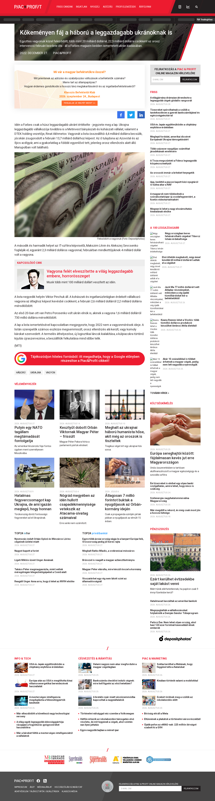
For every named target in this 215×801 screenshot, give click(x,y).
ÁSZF (32, 787)
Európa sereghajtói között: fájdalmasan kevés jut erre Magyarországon (172, 457)
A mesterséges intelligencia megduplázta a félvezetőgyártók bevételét (47, 700)
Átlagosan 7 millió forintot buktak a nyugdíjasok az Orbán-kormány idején (123, 502)
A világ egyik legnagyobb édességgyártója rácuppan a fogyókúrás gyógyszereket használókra (40, 725)
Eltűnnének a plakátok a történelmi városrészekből (172, 719)
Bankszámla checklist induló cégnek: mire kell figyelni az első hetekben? (114, 682)
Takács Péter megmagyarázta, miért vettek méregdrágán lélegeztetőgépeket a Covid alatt (40, 571)
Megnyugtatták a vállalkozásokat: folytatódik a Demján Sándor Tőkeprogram (174, 611)
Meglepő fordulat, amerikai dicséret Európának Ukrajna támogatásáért (170, 138)
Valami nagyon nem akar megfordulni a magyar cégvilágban (115, 665)
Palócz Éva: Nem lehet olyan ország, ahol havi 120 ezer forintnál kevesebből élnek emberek (173, 625)
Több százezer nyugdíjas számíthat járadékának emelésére (170, 150)
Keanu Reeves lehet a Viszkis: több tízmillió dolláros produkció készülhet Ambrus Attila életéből (180, 323)
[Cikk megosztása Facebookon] (121, 114)
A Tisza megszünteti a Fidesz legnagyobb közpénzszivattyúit (173, 162)
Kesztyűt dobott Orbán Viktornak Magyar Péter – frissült (79, 432)
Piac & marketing (154, 658)
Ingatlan (81, 6)
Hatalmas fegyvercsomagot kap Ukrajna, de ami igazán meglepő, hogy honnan (33, 502)
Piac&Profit (62, 53)
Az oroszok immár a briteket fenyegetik (172, 172)
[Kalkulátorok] (180, 6)
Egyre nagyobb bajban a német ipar (99, 730)
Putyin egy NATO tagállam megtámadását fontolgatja (28, 434)
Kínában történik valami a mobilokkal (178, 680)
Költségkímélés (161, 403)
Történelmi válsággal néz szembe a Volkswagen (107, 713)
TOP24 (22, 533)
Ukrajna (35, 372)
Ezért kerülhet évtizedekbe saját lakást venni (172, 581)
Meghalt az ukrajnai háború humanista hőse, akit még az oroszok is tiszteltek (125, 434)
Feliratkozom (189, 79)
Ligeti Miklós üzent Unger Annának (34, 560)
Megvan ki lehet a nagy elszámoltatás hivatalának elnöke (171, 210)
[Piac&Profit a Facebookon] (39, 780)
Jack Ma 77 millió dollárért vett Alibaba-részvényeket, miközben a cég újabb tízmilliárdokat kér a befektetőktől (182, 293)
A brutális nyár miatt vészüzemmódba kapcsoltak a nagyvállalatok (114, 698)
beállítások (52, 791)
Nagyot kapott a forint (26, 551)
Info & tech (22, 658)
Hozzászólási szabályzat (68, 787)
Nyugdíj (95, 6)
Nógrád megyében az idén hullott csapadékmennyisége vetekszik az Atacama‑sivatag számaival (78, 506)
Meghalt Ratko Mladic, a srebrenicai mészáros (108, 551)
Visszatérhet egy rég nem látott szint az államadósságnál (104, 580)
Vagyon (50, 372)
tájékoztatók (37, 791)
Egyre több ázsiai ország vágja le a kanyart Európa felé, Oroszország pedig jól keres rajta (113, 540)
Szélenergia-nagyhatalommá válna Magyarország (169, 499)
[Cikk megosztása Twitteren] (131, 114)
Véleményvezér (25, 384)
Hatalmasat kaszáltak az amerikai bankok (173, 601)
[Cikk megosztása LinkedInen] (141, 114)
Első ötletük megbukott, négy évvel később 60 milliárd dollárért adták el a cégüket (181, 260)
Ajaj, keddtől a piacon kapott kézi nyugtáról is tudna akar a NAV (174, 183)
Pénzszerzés (159, 529)
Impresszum (20, 787)
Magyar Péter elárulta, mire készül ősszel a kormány (112, 569)
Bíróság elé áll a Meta (156, 713)
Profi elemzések (126, 6)
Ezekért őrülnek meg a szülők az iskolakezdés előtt (175, 698)
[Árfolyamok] (188, 7)
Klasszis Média (69, 791)
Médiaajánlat (44, 787)
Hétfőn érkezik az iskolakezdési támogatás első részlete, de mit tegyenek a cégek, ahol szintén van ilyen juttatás (107, 722)
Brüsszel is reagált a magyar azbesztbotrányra (108, 560)
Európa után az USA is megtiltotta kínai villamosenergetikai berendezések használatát (50, 683)
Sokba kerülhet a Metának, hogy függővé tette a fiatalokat (174, 665)
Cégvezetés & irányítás (95, 658)
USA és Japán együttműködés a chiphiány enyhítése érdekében (173, 126)
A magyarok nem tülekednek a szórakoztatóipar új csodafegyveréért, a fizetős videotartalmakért (172, 197)
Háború (21, 372)
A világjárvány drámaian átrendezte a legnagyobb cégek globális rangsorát (171, 99)
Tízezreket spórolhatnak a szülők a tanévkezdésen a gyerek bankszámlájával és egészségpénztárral (175, 112)
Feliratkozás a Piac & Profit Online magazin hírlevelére (148, 784)
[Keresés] (196, 7)
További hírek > (159, 393)
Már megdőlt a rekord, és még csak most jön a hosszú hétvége (175, 511)
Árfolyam (145, 6)
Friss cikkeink (65, 6)
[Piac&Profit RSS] (45, 780)
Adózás (108, 6)
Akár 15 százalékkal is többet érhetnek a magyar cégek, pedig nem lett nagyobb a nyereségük (181, 362)
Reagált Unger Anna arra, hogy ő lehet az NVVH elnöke (44, 581)
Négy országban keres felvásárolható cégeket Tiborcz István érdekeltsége (182, 236)
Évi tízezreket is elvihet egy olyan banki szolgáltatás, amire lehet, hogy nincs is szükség (172, 486)
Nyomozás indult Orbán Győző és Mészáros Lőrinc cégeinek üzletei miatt (42, 540)
